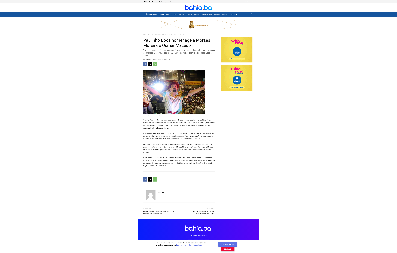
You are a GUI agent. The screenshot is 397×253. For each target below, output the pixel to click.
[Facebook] (245, 1)
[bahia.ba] (198, 7)
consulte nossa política (193, 245)
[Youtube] (252, 1)
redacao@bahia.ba (201, 235)
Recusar (227, 249)
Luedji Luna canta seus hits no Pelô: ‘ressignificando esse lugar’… (203, 213)
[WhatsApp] (155, 64)
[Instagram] (247, 1)
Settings (179, 245)
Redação (148, 59)
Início (144, 34)
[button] (251, 14)
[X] (250, 1)
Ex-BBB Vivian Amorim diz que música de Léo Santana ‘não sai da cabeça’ (158, 213)
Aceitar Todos (227, 244)
